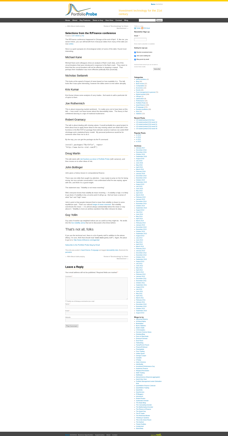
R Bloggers (139, 394)
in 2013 (138, 135)
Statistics (139, 113)
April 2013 (139, 244)
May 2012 (139, 268)
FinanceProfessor (141, 347)
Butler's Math (140, 328)
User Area (109, 20)
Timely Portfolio (141, 424)
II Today (138, 360)
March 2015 (140, 195)
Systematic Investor (142, 400)
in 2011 (138, 139)
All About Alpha (141, 321)
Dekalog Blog (140, 334)
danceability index (112, 250)
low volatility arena (78, 223)
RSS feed (147, 28)
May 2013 (139, 242)
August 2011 (140, 287)
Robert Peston (140, 398)
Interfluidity (139, 364)
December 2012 (141, 253)
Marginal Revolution (142, 371)
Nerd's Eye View (141, 379)
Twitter (139, 28)
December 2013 (141, 227)
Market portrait (140, 94)
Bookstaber (139, 323)
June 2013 (139, 240)
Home (67, 20)
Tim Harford (140, 422)
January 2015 (140, 199)
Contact (119, 20)
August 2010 (140, 313)
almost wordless (141, 79)
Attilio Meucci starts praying (75, 26)
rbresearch (139, 396)
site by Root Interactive (156, 435)
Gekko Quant (140, 353)
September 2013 (141, 233)
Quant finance (85, 250)
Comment (69, 276)
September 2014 (141, 208)
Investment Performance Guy (145, 366)
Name (67, 304)
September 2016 (141, 156)
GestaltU (139, 358)
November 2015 (141, 178)
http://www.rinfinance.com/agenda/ (87, 240)
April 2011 (139, 296)
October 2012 (140, 257)
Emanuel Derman (141, 338)
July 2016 (139, 161)
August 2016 (140, 158)
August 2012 (140, 261)
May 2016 (139, 165)
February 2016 (141, 171)
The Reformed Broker (143, 415)
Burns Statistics (157, 4)
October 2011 (140, 283)
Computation (140, 86)
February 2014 (141, 223)
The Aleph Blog (141, 403)
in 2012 (138, 137)
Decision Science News (143, 332)
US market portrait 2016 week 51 (146, 124)
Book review (140, 83)
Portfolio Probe (81, 10)
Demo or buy (98, 20)
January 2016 (140, 173)
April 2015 (139, 193)
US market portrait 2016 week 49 (146, 128)
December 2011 (141, 278)
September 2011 (141, 285)
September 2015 (141, 182)
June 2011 (139, 291)
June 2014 (139, 214)
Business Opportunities (85, 435)
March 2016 (140, 169)
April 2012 (139, 270)
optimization (140, 98)
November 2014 (141, 203)
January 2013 (140, 251)
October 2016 (140, 154)
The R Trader (140, 413)
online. (71, 44)
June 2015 (139, 188)
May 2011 (139, 293)
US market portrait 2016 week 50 (146, 126)
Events (138, 90)
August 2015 (140, 184)
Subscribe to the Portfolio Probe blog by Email (82, 245)
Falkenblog (139, 343)
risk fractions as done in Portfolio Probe (95, 159)
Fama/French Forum (142, 345)
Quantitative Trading (142, 388)
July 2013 (139, 238)
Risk (137, 111)
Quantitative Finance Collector (146, 385)
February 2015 (141, 197)
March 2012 (140, 272)
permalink (68, 252)
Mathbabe (139, 375)
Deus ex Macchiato (142, 336)
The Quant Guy (141, 411)
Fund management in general (145, 92)
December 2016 (141, 150)
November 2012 (141, 255)
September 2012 (141, 259)
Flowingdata (140, 349)
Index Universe (141, 362)
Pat (83, 36)
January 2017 (140, 148)
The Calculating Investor (144, 405)
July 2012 (139, 263)
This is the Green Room (143, 420)
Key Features (85, 20)
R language (95, 250)
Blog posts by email (143, 59)
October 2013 (140, 231)
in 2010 (138, 141)
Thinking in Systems (142, 418)
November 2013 (141, 229)
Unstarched (140, 426)
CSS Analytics (140, 330)
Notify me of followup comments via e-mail (80, 301)
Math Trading (140, 373)
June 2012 (139, 266)
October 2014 (140, 206)
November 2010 (141, 306)
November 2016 (141, 152)
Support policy (99, 435)
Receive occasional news (144, 52)
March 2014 (140, 221)
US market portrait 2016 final (145, 120)
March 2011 (140, 298)
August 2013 (140, 236)
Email (67, 311)
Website (68, 317)
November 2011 (141, 281)
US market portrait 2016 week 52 (146, 122)
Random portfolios (142, 109)
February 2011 (140, 300)
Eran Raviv (139, 341)
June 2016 (139, 163)
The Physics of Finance (143, 409)
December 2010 (141, 304)
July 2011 (139, 289)
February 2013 (141, 248)
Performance (140, 101)
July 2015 (139, 186)
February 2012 (141, 274)
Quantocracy (140, 392)
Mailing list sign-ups (140, 48)
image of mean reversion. (102, 204)
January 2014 (140, 225)
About (74, 20)
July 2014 (139, 212)
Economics (139, 88)
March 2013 (140, 246)
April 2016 (139, 167)
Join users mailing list (143, 55)
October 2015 (140, 180)
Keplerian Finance (142, 368)
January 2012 (140, 276)
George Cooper (141, 356)
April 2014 (139, 218)
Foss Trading (140, 351)
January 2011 (140, 302)
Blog (126, 20)
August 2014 (140, 210)
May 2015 (139, 191)
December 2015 (141, 176)
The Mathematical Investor (144, 407)
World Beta (139, 428)
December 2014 (141, 201)
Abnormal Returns (142, 319)
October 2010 (140, 308)
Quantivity (139, 390)
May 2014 (139, 216)
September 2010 (141, 311)
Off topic (138, 96)
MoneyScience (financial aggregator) (148, 377)
